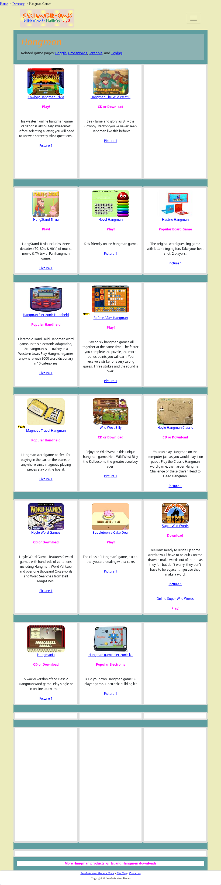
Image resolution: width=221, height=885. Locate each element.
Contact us (135, 873)
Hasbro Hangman (175, 219)
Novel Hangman (110, 219)
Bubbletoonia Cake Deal (110, 532)
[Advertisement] (174, 122)
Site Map (122, 873)
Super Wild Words (175, 525)
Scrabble (95, 52)
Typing (116, 52)
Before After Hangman (111, 317)
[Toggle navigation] (193, 18)
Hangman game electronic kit (110, 654)
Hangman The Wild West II (110, 97)
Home (4, 4)
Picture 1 (46, 145)
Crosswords (77, 52)
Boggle (61, 52)
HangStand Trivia (46, 219)
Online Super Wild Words (175, 598)
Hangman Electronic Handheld (46, 314)
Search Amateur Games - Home (97, 873)
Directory (18, 4)
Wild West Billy (111, 427)
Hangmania (46, 654)
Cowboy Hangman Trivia (46, 97)
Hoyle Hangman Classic (175, 427)
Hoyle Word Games (45, 532)
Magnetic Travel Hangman (46, 430)
